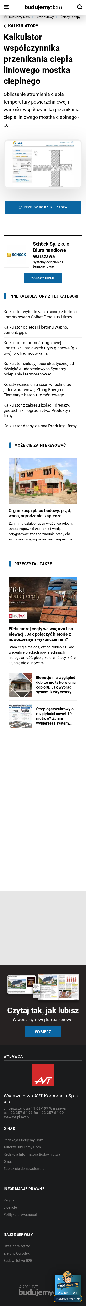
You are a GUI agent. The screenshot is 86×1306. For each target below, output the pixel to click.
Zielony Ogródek (17, 1253)
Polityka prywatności (20, 1214)
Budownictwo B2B (18, 1260)
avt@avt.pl (12, 1117)
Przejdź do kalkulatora (45, 207)
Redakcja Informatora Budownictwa (32, 1154)
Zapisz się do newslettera (24, 1169)
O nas (8, 1161)
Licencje (10, 1207)
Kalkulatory (23, 25)
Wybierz (43, 1032)
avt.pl (25, 1117)
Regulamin (12, 1200)
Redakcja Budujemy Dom (23, 1140)
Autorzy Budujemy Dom (22, 1147)
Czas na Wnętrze (17, 1246)
